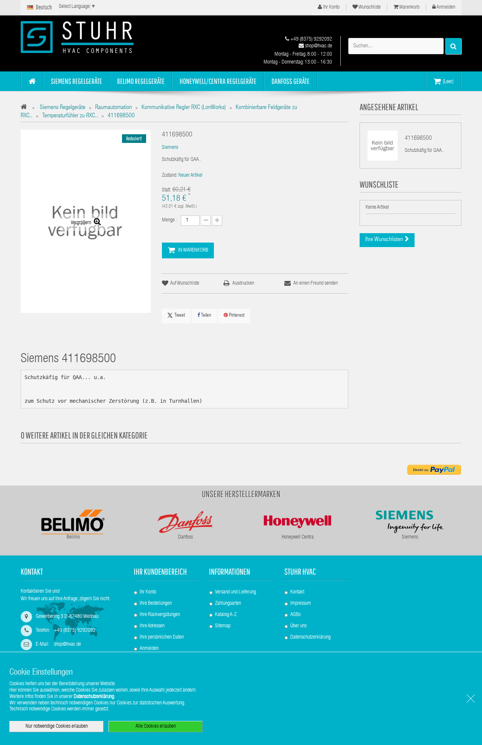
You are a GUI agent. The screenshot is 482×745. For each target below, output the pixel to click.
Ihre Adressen (152, 626)
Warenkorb (408, 7)
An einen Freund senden (315, 283)
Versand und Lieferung (235, 592)
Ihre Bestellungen (156, 603)
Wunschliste (369, 7)
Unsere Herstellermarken (241, 494)
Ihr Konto (331, 7)
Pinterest (236, 315)
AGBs (295, 615)
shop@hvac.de (318, 46)
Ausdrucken (243, 283)
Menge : (169, 220)
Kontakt (297, 592)
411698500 (418, 139)
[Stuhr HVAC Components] (90, 37)
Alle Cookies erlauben (156, 726)
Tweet (179, 315)
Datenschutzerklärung (310, 637)
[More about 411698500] (383, 145)
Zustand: (169, 175)
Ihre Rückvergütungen (160, 615)
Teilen (205, 315)
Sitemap (222, 626)
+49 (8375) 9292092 (310, 39)
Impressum (300, 603)
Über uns (298, 626)
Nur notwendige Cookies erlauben (57, 726)
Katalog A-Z (225, 615)
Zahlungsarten (228, 603)
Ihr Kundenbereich (160, 571)
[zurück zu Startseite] (26, 108)
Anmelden (445, 7)
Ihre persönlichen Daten (162, 637)
